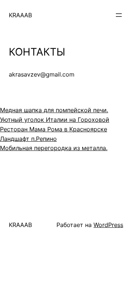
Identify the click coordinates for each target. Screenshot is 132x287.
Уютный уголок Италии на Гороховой (54, 119)
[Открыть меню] (118, 15)
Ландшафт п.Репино (28, 138)
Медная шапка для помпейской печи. (54, 110)
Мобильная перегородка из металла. (53, 148)
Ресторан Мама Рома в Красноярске (53, 129)
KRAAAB (20, 15)
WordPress (108, 224)
